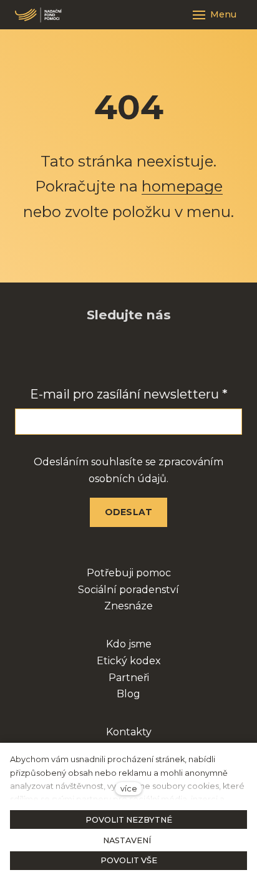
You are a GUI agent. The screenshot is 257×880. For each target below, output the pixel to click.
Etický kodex (129, 661)
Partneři (129, 678)
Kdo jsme (129, 644)
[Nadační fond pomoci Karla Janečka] (38, 14)
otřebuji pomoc (132, 573)
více (128, 788)
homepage (182, 186)
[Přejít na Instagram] (112, 354)
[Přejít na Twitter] (177, 354)
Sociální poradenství (128, 590)
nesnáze (132, 606)
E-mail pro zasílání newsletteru (129, 394)
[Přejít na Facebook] (80, 354)
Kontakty (129, 732)
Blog (128, 694)
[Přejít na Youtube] (144, 354)
